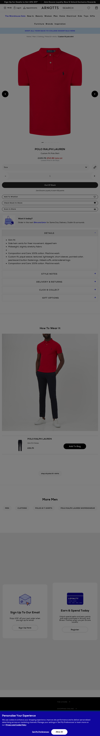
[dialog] (50, 723)
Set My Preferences (40, 732)
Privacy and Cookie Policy (16, 725)
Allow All (59, 732)
